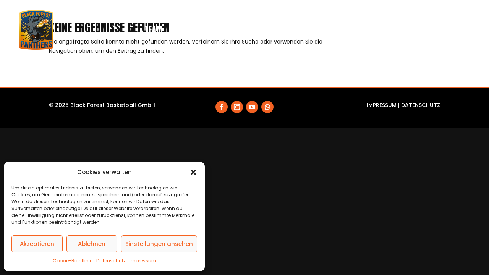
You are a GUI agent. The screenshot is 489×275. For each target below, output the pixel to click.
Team (153, 29)
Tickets (262, 29)
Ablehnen (91, 244)
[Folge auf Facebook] (221, 107)
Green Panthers (404, 29)
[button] (193, 172)
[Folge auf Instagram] (237, 107)
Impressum (143, 260)
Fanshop (297, 29)
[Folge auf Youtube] (252, 107)
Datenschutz (111, 260)
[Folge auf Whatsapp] (267, 107)
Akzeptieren (37, 244)
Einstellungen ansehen (159, 244)
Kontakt (455, 29)
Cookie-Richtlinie (72, 260)
